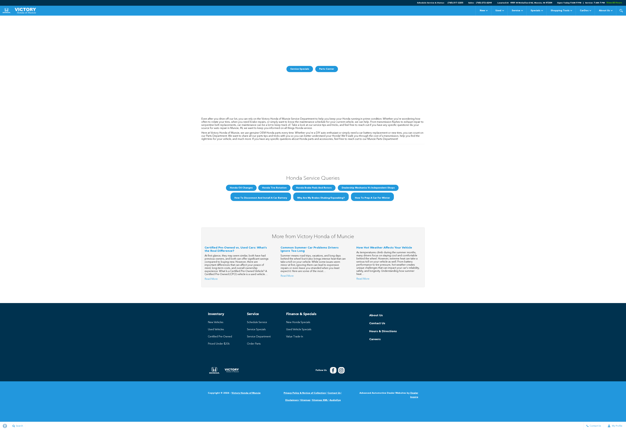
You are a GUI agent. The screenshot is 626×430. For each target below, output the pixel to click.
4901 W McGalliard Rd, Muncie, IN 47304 (531, 3)
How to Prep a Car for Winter (372, 198)
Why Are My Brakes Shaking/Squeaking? (321, 198)
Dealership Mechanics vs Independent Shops (368, 188)
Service (516, 10)
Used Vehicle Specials (298, 329)
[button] (621, 10)
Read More (211, 279)
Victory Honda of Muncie (246, 393)
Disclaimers (292, 400)
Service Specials (299, 69)
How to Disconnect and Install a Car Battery (260, 198)
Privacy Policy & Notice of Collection (305, 393)
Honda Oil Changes (241, 188)
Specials (535, 11)
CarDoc (584, 10)
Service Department (259, 336)
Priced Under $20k (219, 344)
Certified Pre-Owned (220, 336)
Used (498, 10)
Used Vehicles (216, 329)
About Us (604, 10)
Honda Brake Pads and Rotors (314, 188)
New (482, 10)
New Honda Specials (298, 322)
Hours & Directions (383, 331)
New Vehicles (215, 322)
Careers (375, 339)
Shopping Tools (560, 10)
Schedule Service (257, 322)
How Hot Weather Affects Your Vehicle (384, 247)
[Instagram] (341, 370)
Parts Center (326, 69)
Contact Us (377, 323)
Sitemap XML (320, 400)
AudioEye (335, 400)
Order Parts (254, 344)
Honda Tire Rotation (274, 188)
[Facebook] (333, 370)
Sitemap (305, 400)
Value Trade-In (294, 336)
